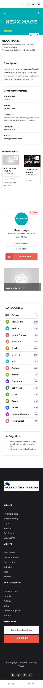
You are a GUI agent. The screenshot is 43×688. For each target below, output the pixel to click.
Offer (33, 684)
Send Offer (21, 249)
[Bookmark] (16, 158)
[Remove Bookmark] (31, 35)
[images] (21, 22)
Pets (6, 572)
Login (6, 523)
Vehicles (8, 567)
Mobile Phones (11, 557)
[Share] (36, 35)
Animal (7, 577)
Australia (8, 615)
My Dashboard (11, 514)
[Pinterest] (24, 675)
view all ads (21, 237)
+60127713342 (10, 109)
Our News (9, 533)
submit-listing (11, 519)
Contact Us (9, 538)
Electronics (9, 562)
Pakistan (8, 601)
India (6, 606)
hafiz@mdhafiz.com (13, 139)
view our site (9, 129)
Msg (12, 684)
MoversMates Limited (15, 288)
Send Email (25, 256)
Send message (21, 243)
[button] (38, 13)
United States (11, 591)
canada (7, 596)
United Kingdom (12, 611)
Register (8, 528)
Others (7, 99)
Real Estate (9, 553)
